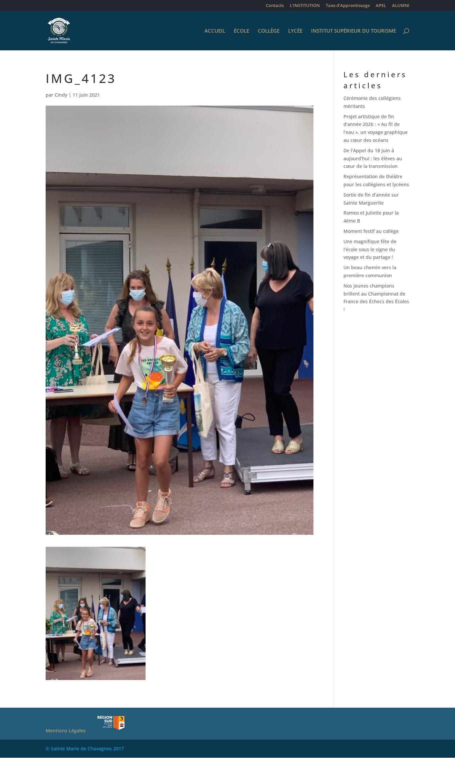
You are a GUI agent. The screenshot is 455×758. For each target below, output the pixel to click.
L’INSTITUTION (305, 5)
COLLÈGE (268, 31)
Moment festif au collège (371, 231)
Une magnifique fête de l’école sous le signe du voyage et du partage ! (369, 249)
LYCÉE (295, 31)
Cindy (61, 95)
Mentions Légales (66, 730)
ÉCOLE (241, 31)
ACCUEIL (215, 31)
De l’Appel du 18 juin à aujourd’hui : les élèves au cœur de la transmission (372, 158)
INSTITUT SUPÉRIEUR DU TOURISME (353, 31)
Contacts (275, 5)
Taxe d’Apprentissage (348, 5)
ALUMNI (400, 5)
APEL (381, 5)
